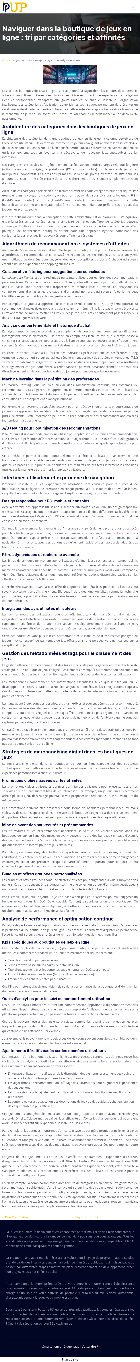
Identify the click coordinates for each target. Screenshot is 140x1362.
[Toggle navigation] (133, 7)
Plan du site (70, 1359)
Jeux (8, 60)
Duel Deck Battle (16, 1217)
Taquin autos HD (86, 1217)
